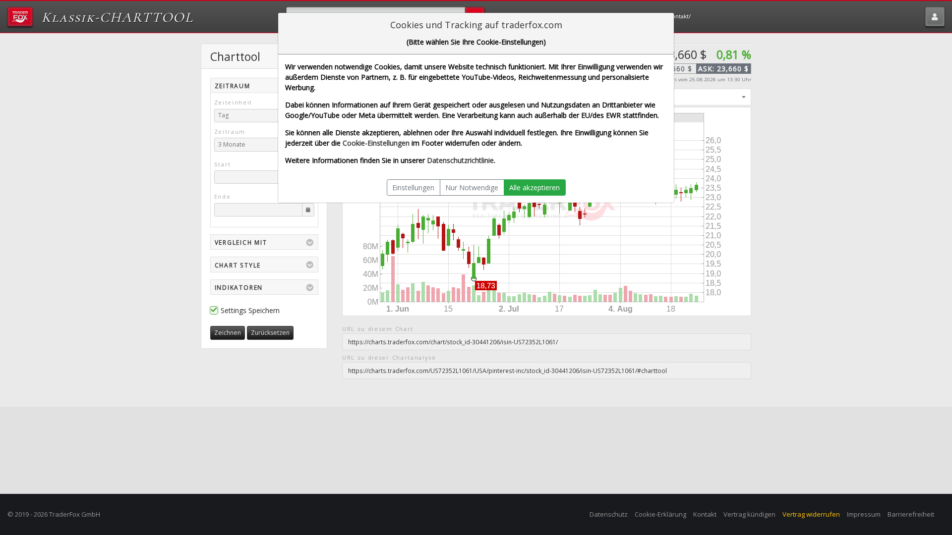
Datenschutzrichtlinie (460, 160)
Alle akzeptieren (534, 187)
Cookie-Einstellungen (376, 143)
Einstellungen (413, 187)
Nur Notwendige (471, 187)
